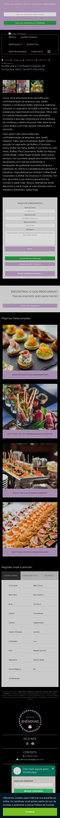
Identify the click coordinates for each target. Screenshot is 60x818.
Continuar (30, 812)
